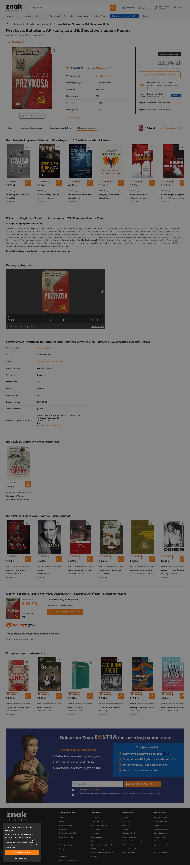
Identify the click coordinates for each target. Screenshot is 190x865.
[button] (22, 858)
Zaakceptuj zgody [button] (22, 852)
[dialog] (22, 842)
